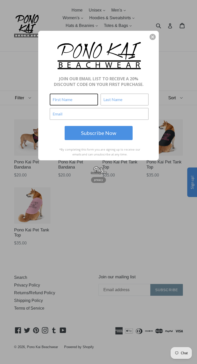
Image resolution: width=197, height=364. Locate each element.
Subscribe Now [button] (98, 133)
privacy (98, 180)
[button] (153, 37)
